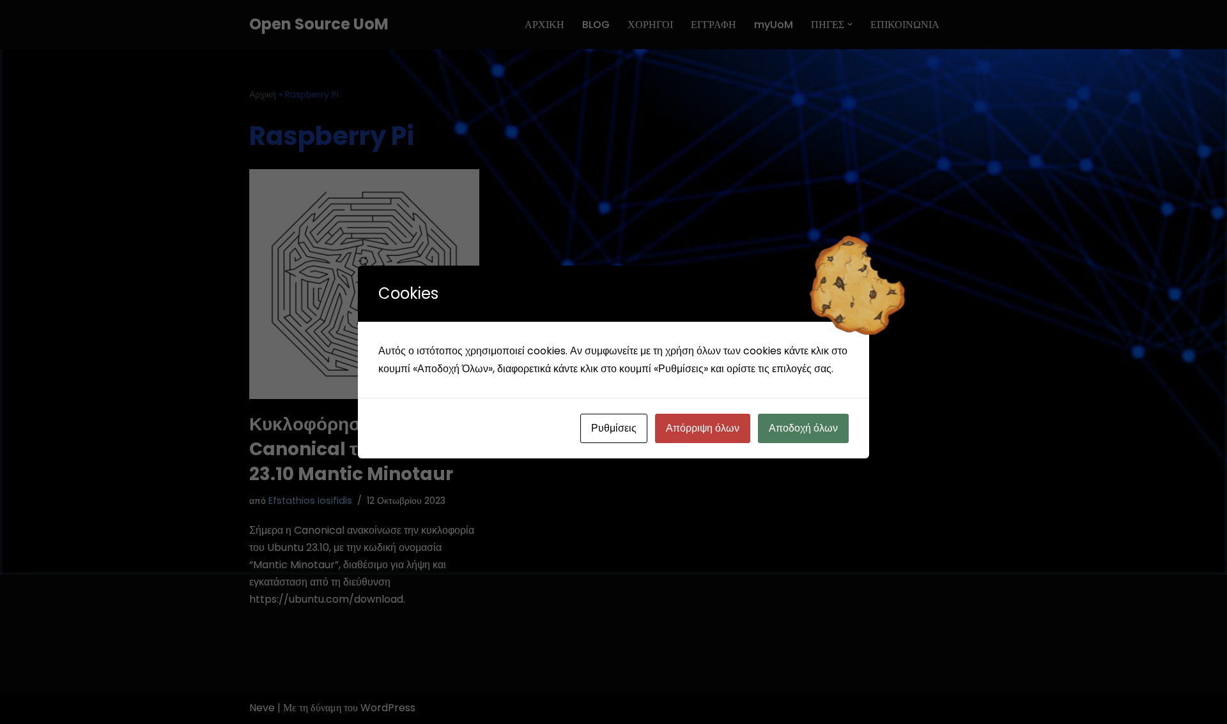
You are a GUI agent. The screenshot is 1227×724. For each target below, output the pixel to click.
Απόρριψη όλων (702, 428)
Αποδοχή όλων (803, 428)
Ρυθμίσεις (614, 428)
